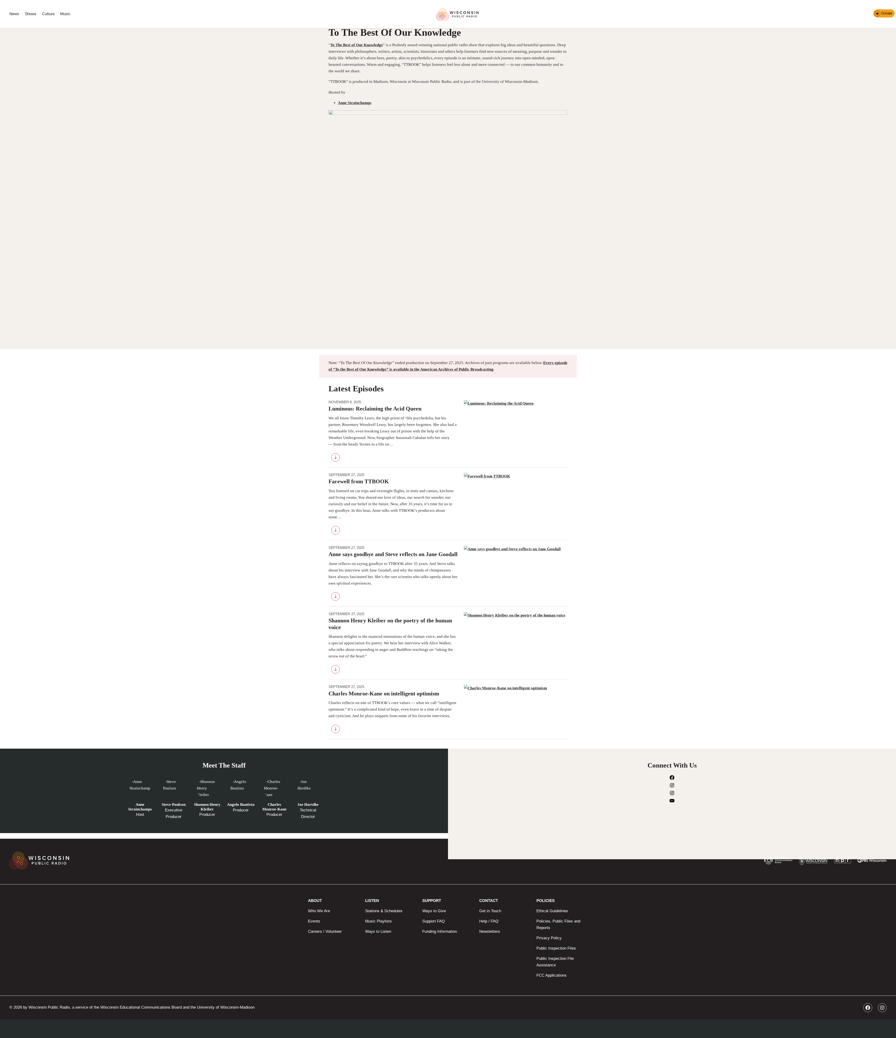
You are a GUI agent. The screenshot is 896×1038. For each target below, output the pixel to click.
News (14, 14)
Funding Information (439, 931)
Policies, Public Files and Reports (558, 924)
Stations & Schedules (383, 911)
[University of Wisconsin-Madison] (813, 861)
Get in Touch (490, 911)
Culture (48, 14)
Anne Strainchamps (354, 103)
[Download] (336, 458)
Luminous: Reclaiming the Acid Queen (375, 409)
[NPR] (842, 861)
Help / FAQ (488, 921)
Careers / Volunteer (325, 931)
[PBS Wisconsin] (872, 861)
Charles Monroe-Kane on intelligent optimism (384, 694)
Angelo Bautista (241, 804)
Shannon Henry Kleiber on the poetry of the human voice (390, 623)
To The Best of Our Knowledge (356, 45)
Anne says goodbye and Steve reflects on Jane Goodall (393, 554)
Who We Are (319, 911)
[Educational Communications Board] (778, 861)
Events (314, 921)
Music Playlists (378, 921)
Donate (886, 13)
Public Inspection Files (556, 948)
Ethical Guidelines (552, 911)
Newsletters (489, 931)
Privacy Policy (549, 938)
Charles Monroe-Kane (274, 806)
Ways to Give (434, 911)
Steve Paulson (174, 804)
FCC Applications (551, 975)
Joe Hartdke (308, 804)
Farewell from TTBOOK (359, 481)
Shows (30, 14)
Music (65, 14)
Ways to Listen (378, 931)
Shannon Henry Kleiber (207, 806)
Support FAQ (433, 921)
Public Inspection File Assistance (555, 961)
